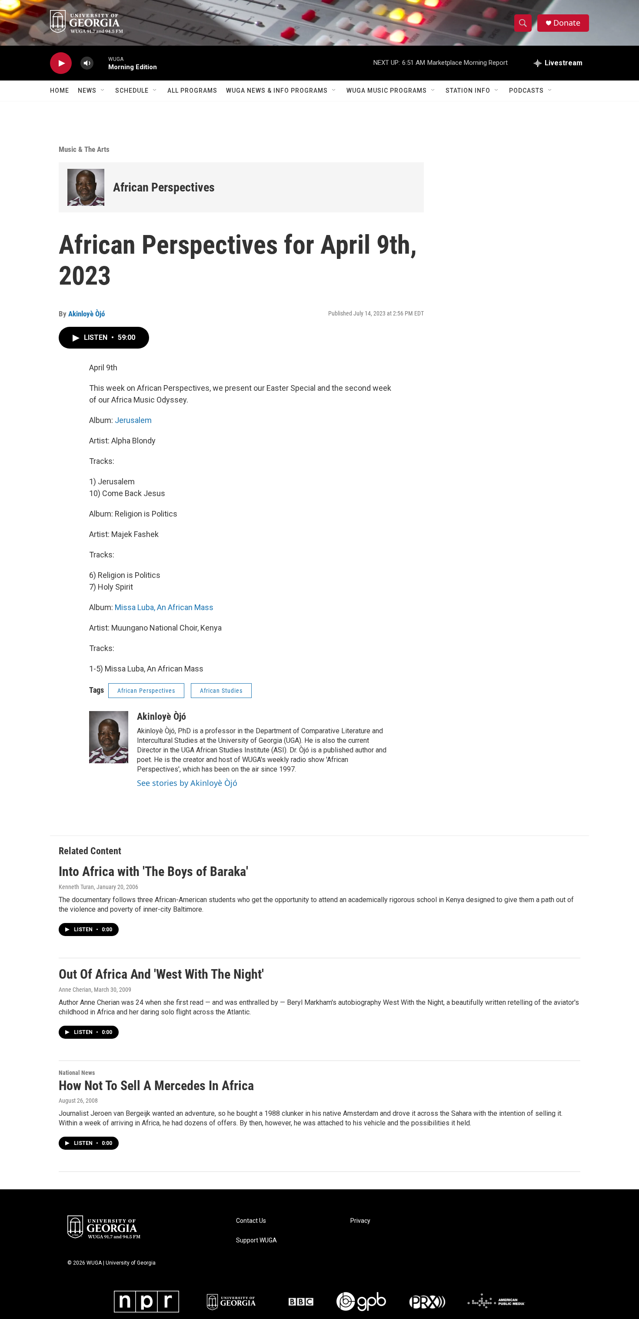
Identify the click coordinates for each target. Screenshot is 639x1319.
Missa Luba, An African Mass (164, 607)
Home (59, 90)
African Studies (221, 690)
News (87, 90)
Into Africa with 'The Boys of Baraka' (153, 871)
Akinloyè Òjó (86, 313)
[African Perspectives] (85, 187)
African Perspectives (164, 187)
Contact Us (251, 1221)
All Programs (192, 90)
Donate (566, 22)
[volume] (87, 63)
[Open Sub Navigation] (103, 90)
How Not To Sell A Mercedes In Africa (156, 1085)
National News (77, 1072)
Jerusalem (133, 420)
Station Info (468, 90)
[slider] (101, 62)
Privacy (360, 1221)
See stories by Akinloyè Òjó (187, 783)
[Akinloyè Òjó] (108, 737)
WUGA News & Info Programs (277, 90)
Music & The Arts (84, 149)
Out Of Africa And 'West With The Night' (161, 974)
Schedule (132, 90)
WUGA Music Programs (386, 90)
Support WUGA (256, 1240)
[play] (61, 63)
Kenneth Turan (76, 886)
